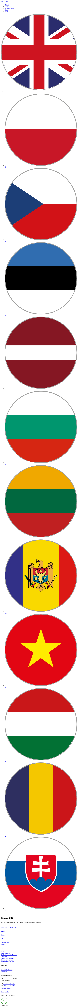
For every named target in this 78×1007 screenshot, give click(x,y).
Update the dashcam (7, 960)
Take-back (4, 956)
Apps (6, 6)
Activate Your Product (7, 961)
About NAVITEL (6, 970)
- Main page (8, 927)
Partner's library (9, 8)
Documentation (5, 953)
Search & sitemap (6, 989)
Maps (6, 10)
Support (7, 11)
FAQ (2, 951)
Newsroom (4, 971)
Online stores (5, 942)
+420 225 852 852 (9, 984)
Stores (2, 935)
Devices (7, 5)
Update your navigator (7, 958)
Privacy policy (5, 992)
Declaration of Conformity (9, 955)
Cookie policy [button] (5, 1005)
